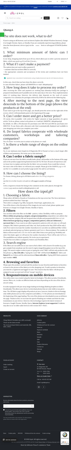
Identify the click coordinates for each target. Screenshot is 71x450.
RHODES (39, 334)
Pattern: (43, 230)
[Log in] (58, 18)
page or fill (62, 166)
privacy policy (8, 411)
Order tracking (7, 364)
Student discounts (42, 344)
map (38, 342)
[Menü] (68, 432)
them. (65, 235)
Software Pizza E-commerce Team (38, 445)
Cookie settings (46, 433)
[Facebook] (43, 387)
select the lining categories (44, 176)
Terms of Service (52, 442)
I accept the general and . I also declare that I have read (19, 412)
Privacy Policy (42, 442)
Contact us (40, 347)
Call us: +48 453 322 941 (9, 1)
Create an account (8, 369)
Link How (24, 232)
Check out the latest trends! (11, 322)
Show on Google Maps (43, 376)
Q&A (38, 339)
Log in (5, 367)
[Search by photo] (41, 18)
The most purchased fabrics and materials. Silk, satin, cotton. (17, 325)
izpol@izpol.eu (45, 382)
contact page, (8, 188)
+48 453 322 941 (46, 379)
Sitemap (39, 349)
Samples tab (21, 181)
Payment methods (42, 330)
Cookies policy (41, 322)
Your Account (8, 360)
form (10, 169)
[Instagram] (39, 387)
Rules (38, 332)
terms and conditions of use (23, 410)
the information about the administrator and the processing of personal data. (19, 413)
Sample (39, 337)
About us (39, 327)
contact (37, 45)
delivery (39, 320)
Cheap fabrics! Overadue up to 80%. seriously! (17, 320)
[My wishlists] (62, 18)
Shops (38, 351)
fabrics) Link (60, 218)
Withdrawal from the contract (46, 325)
